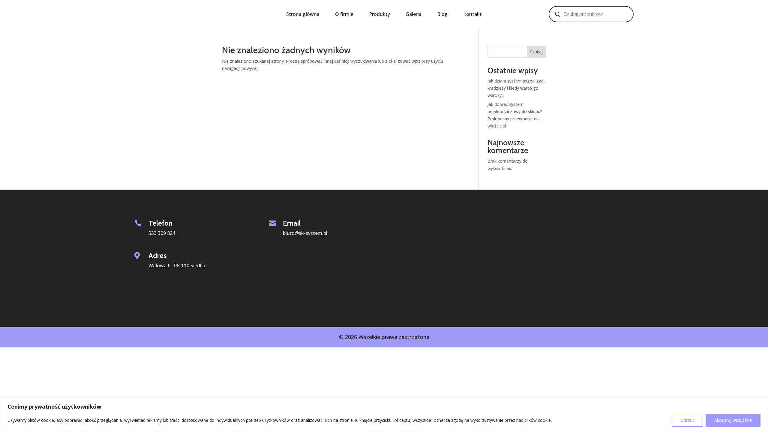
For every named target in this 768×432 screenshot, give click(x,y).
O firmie (344, 14)
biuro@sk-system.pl (305, 233)
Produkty (379, 14)
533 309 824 (161, 233)
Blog (442, 14)
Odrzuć (687, 420)
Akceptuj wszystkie (733, 420)
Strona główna (303, 14)
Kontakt (472, 14)
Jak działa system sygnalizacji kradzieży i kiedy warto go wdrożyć (516, 88)
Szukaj (536, 52)
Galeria (414, 14)
